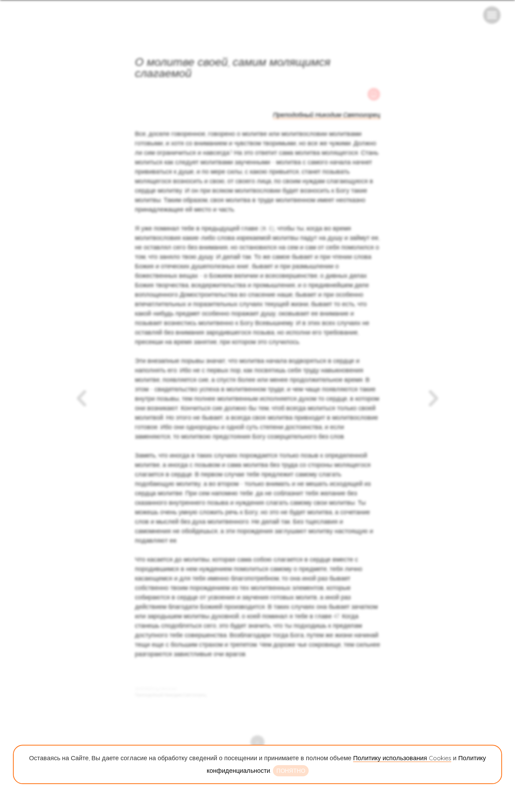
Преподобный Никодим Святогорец (326, 115)
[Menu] (492, 15)
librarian (168, 688)
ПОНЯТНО (290, 770)
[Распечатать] (374, 94)
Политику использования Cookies (402, 758)
